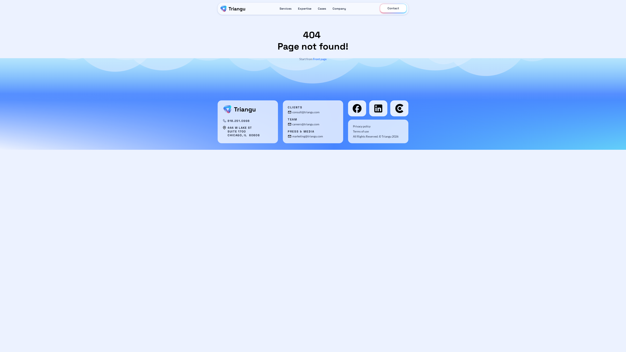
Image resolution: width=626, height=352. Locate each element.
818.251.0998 (239, 121)
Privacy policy (362, 126)
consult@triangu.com (306, 112)
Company (339, 8)
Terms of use (361, 131)
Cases (322, 8)
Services (285, 8)
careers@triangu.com (305, 124)
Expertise (304, 8)
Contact (393, 8)
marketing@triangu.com (307, 136)
